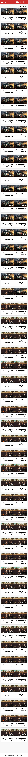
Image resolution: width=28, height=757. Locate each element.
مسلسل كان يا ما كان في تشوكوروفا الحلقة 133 (21, 77)
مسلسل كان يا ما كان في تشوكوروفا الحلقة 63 (21, 592)
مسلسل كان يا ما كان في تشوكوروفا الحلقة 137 (21, 48)
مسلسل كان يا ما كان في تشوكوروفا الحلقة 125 (21, 136)
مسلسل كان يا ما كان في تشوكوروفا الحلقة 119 (21, 180)
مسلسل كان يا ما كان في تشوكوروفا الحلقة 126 (7, 121)
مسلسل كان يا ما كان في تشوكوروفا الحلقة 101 (21, 313)
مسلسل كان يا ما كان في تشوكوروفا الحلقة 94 (7, 357)
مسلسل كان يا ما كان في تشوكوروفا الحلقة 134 (7, 62)
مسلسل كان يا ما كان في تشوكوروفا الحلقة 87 (21, 416)
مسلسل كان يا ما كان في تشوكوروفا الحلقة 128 (7, 107)
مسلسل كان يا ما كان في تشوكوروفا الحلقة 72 (7, 519)
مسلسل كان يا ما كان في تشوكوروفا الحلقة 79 (21, 474)
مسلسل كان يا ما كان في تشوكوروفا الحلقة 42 (7, 739)
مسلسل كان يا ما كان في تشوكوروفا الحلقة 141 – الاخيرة (21, 18)
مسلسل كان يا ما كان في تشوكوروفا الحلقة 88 (7, 401)
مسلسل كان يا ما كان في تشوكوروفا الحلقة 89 (21, 401)
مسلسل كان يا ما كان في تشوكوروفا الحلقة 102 (7, 298)
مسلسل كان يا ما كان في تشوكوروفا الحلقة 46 (7, 710)
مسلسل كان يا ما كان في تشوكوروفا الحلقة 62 (7, 592)
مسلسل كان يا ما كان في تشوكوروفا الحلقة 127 (21, 121)
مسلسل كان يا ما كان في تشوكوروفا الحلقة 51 (21, 680)
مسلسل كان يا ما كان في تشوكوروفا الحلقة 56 (7, 636)
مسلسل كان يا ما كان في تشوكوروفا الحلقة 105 (21, 283)
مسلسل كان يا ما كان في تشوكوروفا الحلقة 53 (21, 666)
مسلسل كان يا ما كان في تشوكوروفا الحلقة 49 (21, 695)
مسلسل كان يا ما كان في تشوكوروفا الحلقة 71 (21, 533)
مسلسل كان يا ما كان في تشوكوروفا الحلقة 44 (7, 725)
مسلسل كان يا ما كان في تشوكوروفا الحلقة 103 (21, 298)
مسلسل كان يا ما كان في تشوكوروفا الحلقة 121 (21, 165)
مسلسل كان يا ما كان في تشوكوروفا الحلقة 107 (21, 268)
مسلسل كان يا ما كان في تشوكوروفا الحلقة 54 (7, 651)
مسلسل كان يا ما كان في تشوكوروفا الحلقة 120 (7, 165)
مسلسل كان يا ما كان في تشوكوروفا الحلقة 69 (21, 548)
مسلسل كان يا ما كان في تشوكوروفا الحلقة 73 (21, 519)
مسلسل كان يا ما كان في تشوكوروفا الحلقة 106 (7, 268)
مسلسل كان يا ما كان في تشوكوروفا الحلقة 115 (21, 210)
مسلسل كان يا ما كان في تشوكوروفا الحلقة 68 (7, 548)
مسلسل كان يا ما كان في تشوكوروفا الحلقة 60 (7, 607)
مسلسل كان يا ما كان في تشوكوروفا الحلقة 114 (7, 210)
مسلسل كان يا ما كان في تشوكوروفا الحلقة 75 (21, 504)
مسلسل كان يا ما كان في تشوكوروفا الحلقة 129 (21, 107)
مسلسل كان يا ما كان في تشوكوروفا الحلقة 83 (21, 445)
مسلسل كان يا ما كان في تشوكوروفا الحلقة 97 (21, 342)
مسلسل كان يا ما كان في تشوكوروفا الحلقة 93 (21, 371)
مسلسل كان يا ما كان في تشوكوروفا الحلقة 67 (21, 563)
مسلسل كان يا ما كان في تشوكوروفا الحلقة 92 (7, 371)
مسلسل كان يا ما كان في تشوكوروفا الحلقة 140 (7, 18)
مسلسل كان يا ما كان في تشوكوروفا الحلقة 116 (7, 195)
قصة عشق (21, 755)
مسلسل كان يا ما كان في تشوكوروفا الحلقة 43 (21, 739)
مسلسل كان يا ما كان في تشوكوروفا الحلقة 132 (7, 77)
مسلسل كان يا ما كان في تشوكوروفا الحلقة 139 (21, 33)
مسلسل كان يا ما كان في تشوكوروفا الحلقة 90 (7, 386)
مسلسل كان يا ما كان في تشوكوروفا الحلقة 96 (7, 342)
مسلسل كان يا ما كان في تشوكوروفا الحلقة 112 (7, 224)
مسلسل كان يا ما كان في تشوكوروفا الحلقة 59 (21, 622)
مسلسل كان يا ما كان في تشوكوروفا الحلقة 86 (7, 416)
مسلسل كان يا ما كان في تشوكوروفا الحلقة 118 (7, 180)
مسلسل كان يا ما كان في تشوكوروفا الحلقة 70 (7, 533)
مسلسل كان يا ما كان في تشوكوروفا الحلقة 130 (7, 92)
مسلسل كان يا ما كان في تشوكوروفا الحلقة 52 (7, 666)
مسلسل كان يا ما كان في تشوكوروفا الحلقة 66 (7, 563)
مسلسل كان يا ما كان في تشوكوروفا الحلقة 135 (21, 62)
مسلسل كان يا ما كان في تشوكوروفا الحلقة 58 (7, 622)
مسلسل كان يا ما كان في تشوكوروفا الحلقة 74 (7, 504)
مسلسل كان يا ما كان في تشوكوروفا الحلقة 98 (7, 327)
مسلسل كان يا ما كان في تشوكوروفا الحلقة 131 (21, 92)
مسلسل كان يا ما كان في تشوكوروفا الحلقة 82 (7, 445)
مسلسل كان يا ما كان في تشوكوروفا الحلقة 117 (21, 195)
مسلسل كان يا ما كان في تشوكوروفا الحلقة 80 (7, 460)
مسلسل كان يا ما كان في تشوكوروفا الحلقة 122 (7, 151)
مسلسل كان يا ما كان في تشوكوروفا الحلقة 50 (7, 680)
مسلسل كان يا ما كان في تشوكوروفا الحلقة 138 (7, 33)
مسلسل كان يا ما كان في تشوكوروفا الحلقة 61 (21, 607)
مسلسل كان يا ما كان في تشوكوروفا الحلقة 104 (7, 283)
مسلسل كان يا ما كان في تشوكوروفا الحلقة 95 (21, 357)
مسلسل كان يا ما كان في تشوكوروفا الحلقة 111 (21, 239)
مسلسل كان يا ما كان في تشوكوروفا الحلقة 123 (21, 151)
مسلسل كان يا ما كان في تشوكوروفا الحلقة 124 (7, 136)
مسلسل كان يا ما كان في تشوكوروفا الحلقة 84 (7, 430)
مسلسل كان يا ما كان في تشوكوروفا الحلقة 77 (21, 489)
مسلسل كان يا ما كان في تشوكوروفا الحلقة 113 (21, 224)
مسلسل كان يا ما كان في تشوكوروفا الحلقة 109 (21, 254)
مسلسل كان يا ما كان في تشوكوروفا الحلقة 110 (7, 239)
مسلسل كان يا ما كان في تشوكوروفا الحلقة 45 (21, 725)
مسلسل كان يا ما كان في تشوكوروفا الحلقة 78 (7, 474)
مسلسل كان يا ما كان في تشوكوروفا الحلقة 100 (7, 313)
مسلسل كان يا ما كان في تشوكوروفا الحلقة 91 (21, 386)
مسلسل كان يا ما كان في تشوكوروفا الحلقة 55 (21, 651)
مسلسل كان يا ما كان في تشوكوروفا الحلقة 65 (21, 577)
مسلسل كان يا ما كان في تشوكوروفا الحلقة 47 (21, 710)
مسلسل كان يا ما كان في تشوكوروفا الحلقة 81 (21, 460)
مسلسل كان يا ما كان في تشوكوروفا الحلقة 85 (21, 430)
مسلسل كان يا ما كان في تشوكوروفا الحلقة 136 (7, 48)
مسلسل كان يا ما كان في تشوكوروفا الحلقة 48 (7, 695)
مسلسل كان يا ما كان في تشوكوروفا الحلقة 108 (7, 254)
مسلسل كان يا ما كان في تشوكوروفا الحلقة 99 (21, 327)
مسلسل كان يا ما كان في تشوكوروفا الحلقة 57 (21, 636)
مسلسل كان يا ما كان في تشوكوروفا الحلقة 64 (7, 577)
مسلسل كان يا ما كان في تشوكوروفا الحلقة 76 (7, 489)
